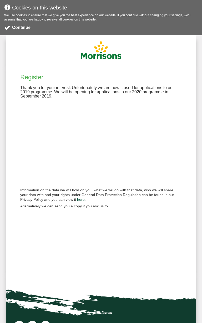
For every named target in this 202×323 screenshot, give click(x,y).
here (81, 199)
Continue (21, 27)
